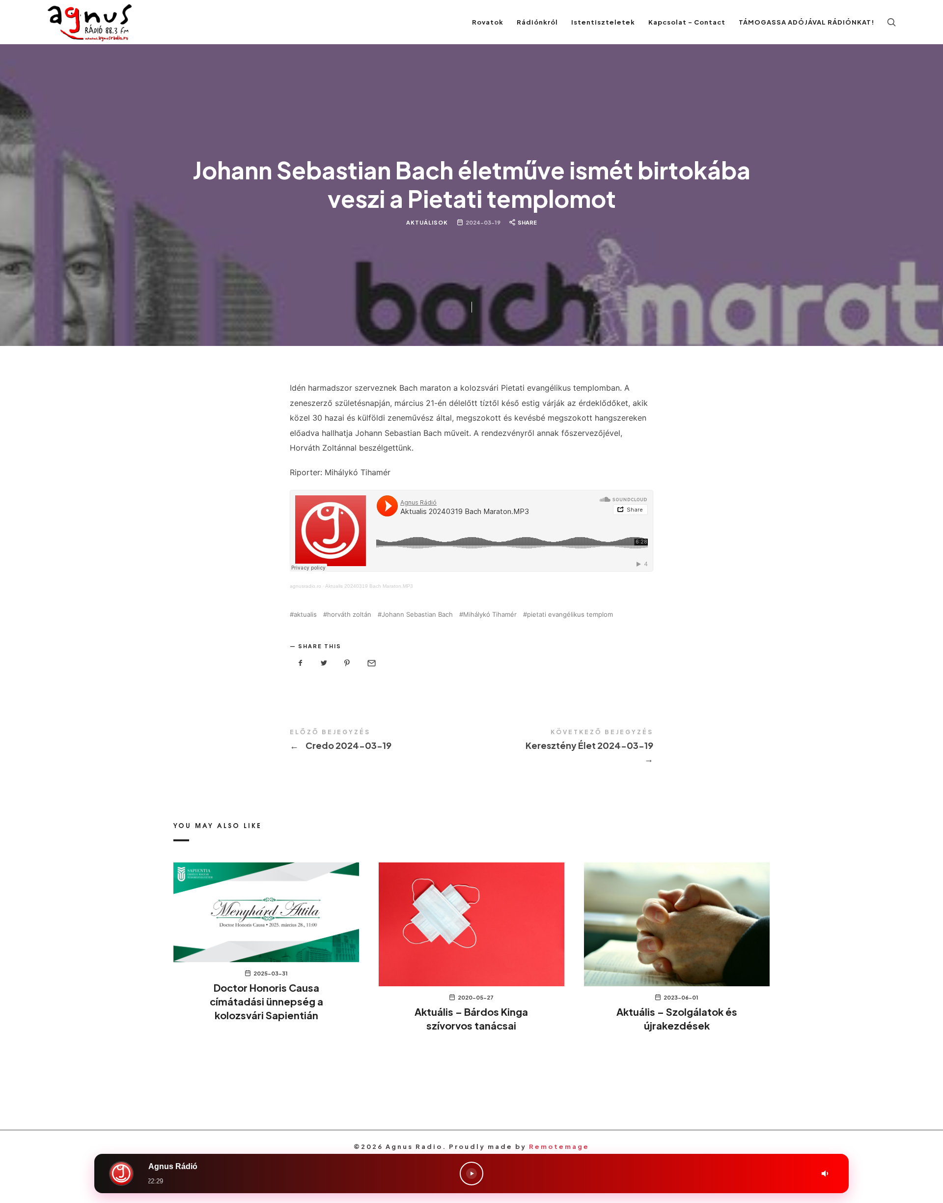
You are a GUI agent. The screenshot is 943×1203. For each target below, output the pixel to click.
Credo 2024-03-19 (381, 740)
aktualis (305, 614)
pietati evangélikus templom (570, 614)
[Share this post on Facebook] (300, 663)
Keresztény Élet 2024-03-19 (562, 747)
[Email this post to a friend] (371, 663)
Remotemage (559, 1146)
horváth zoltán (349, 614)
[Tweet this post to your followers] (324, 663)
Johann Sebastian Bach (417, 614)
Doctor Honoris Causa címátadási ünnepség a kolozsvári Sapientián (266, 1001)
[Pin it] (347, 663)
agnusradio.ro (305, 586)
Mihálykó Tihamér (490, 614)
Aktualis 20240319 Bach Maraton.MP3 (369, 586)
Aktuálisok (427, 222)
